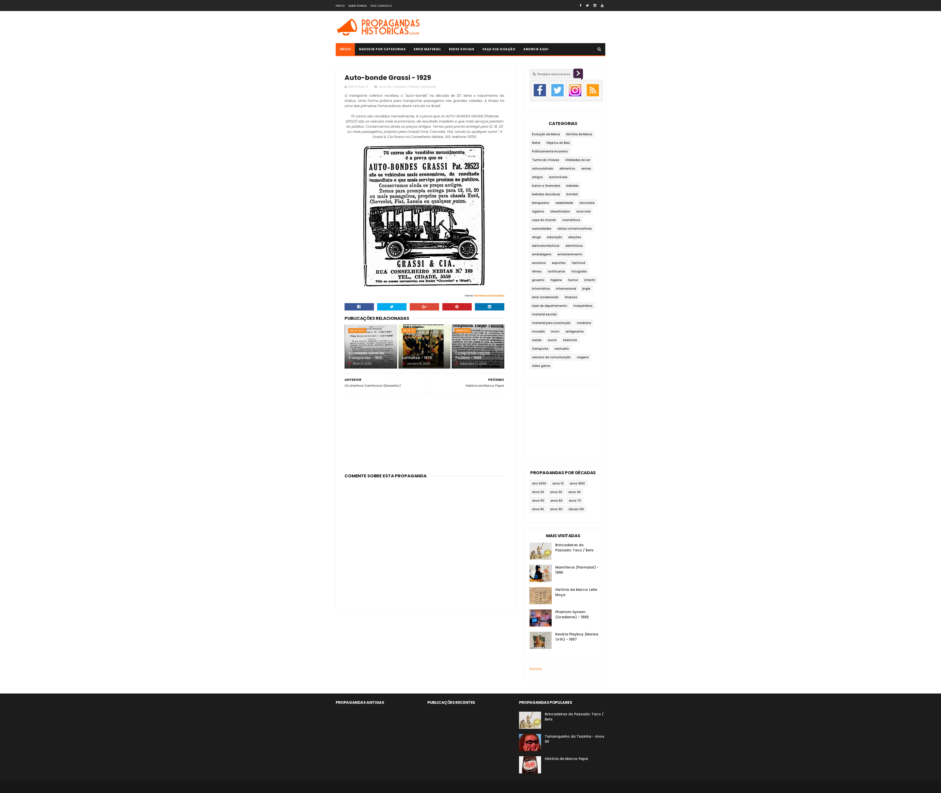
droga (536, 237)
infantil (589, 280)
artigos (537, 177)
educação (554, 237)
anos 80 (538, 509)
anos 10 (558, 483)
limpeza (571, 297)
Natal (536, 143)
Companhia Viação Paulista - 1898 (472, 355)
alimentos (567, 168)
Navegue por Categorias (382, 49)
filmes (537, 271)
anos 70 (409, 331)
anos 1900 (357, 331)
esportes (559, 263)
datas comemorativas (574, 228)
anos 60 (556, 500)
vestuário (562, 349)
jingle (586, 288)
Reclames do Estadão (489, 295)
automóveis (558, 177)
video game (541, 366)
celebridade (564, 203)
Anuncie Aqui (535, 49)
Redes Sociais (461, 49)
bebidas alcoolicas (546, 194)
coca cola (583, 211)
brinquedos (540, 203)
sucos (552, 340)
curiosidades (541, 228)
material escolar (544, 314)
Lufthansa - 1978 (417, 357)
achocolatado (542, 168)
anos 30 (556, 492)
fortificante (556, 271)
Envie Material (427, 49)
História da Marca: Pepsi (566, 758)
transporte (428, 87)
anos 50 (538, 500)
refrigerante (575, 331)
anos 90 (556, 509)
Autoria (536, 668)
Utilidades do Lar (577, 160)
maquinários (583, 306)
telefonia (570, 340)
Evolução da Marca (546, 134)
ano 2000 (539, 483)
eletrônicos (574, 246)
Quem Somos (357, 6)
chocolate (587, 203)
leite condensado (545, 297)
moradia (538, 331)
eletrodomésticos (545, 246)
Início (340, 6)
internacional (566, 288)
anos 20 (385, 87)
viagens (583, 357)
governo (538, 280)
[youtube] (602, 5)
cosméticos (571, 220)
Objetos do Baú (558, 143)
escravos (539, 263)
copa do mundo (544, 220)
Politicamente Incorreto (550, 151)
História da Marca (579, 134)
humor (573, 280)
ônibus (414, 87)
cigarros (538, 211)
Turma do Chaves (545, 160)
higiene (556, 280)
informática (541, 288)
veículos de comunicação (551, 357)
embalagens (541, 254)
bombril (572, 194)
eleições (574, 237)
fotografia (579, 271)
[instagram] (595, 5)
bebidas (572, 186)
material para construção (551, 323)
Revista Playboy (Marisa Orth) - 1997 (576, 637)
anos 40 (574, 492)
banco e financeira (546, 186)
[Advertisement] (516, 27)
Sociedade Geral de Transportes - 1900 (366, 355)
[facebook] (580, 5)
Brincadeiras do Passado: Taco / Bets (574, 548)
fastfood (578, 263)
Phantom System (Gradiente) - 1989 (572, 614)
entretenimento (569, 254)
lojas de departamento (549, 306)
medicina (584, 323)
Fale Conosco (381, 6)
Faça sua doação (499, 49)
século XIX (576, 509)
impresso (400, 87)
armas (586, 168)
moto (555, 331)
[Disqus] (424, 541)
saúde (537, 340)
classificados (560, 211)
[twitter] (587, 5)
